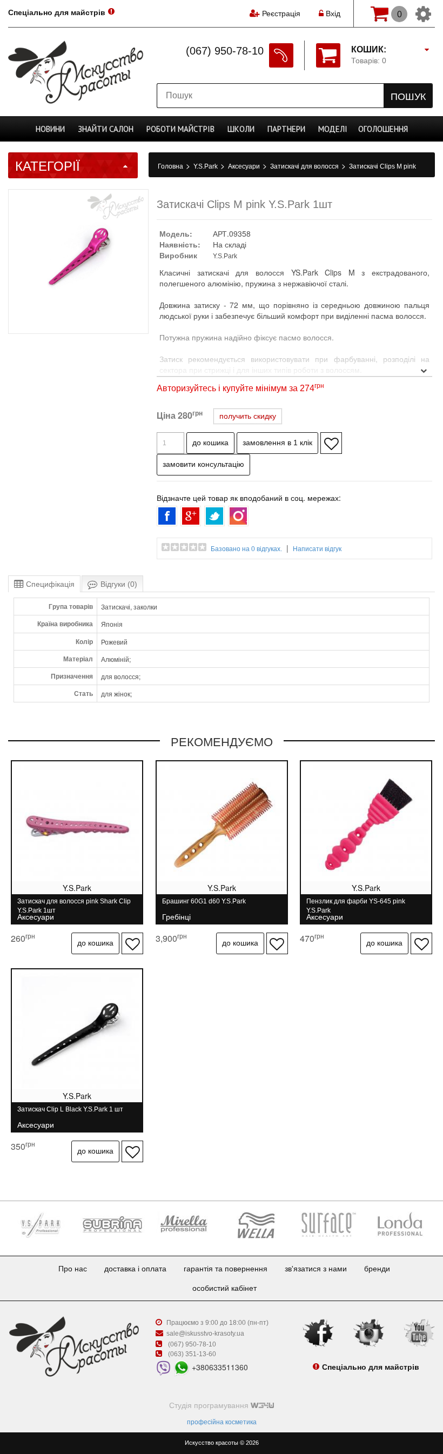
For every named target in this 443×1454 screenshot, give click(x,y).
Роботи (180, 129)
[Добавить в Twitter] (214, 516)
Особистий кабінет (224, 1288)
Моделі (332, 129)
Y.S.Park (206, 166)
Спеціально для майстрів (56, 12)
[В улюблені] (331, 443)
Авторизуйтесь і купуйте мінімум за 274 (240, 388)
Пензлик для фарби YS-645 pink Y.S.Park (355, 905)
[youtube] (419, 1332)
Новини (50, 129)
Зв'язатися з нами (316, 1268)
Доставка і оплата (135, 1268)
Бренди (377, 1268)
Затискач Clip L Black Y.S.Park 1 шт (70, 1113)
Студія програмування (210, 1405)
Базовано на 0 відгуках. (246, 549)
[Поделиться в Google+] (190, 516)
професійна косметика (222, 1422)
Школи (240, 129)
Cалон (105, 129)
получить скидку (247, 416)
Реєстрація (281, 13)
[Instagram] (369, 1332)
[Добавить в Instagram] (238, 516)
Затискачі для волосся (305, 166)
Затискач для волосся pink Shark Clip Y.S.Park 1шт (74, 905)
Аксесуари (244, 166)
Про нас (72, 1268)
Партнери (286, 129)
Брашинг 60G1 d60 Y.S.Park (204, 905)
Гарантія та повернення (225, 1268)
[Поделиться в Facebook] (167, 516)
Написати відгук (317, 549)
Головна (171, 166)
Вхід (332, 13)
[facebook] (318, 1332)
